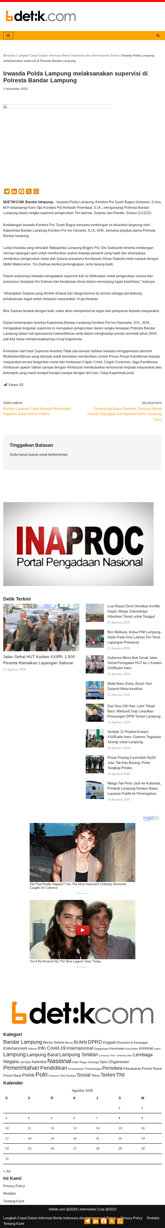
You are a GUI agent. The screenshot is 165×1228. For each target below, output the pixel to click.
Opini (104, 1062)
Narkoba (39, 1061)
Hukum (32, 1048)
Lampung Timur (107, 1055)
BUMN (80, 1042)
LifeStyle (25, 1062)
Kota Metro (131, 1048)
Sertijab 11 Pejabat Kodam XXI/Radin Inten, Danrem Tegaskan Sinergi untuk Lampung (134, 737)
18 (29, 1138)
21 (97, 1138)
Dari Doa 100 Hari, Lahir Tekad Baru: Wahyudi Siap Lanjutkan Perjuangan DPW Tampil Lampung (133, 711)
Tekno (95, 1075)
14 (97, 1128)
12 (52, 1128)
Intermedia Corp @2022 (98, 1209)
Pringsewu (53, 1075)
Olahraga (93, 1062)
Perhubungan (93, 1068)
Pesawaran (132, 1069)
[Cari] (158, 35)
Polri (41, 1074)
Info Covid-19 (52, 1048)
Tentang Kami (13, 1201)
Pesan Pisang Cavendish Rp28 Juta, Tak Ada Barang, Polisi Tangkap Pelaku (131, 763)
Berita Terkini (53, 1042)
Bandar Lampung (22, 1042)
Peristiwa (112, 1068)
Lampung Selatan (78, 1054)
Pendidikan (53, 1068)
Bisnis (69, 1042)
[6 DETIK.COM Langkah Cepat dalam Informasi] (40, 16)
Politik (28, 1075)
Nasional (59, 1060)
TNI (120, 1075)
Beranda (9, 55)
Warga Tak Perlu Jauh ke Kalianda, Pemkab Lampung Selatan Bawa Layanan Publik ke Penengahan (134, 788)
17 (7, 1138)
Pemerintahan (21, 1067)
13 (75, 1128)
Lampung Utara (124, 1055)
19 (52, 1138)
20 (75, 1138)
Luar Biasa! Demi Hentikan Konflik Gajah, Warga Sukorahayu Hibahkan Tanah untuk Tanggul (133, 611)
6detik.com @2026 (63, 1209)
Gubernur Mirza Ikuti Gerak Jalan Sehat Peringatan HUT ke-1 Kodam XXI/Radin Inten (134, 663)
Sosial (83, 1075)
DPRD (95, 1042)
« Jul (7, 1171)
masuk (33, 454)
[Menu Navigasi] (8, 35)
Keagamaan (101, 1048)
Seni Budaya (68, 1075)
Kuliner (157, 1048)
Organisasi (119, 1061)
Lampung (14, 1054)
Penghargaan (76, 1068)
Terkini (108, 1075)
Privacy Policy (14, 1186)
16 (143, 1128)
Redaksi (9, 1193)
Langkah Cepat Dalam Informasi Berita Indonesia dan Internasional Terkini (68, 55)
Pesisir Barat (152, 1068)
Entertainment (15, 1048)
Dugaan (109, 1042)
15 (120, 1128)
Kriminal (146, 1048)
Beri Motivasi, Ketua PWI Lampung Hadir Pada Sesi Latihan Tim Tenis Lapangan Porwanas (133, 637)
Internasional (79, 1048)
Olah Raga (79, 1062)
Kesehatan (117, 1048)
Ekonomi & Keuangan (132, 1042)
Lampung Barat (42, 1054)
